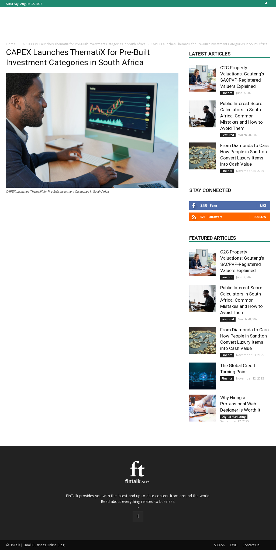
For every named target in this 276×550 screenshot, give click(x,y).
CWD (233, 545)
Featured (228, 135)
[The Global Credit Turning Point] (202, 376)
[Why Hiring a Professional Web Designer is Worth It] (202, 408)
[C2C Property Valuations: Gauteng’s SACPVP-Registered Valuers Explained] (202, 78)
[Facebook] (266, 3)
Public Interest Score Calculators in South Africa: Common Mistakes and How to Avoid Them (241, 116)
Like (263, 205)
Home (10, 44)
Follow (260, 217)
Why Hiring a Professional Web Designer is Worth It (240, 404)
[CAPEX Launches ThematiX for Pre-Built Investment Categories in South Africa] (92, 186)
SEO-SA (219, 545)
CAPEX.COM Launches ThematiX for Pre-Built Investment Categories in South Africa (83, 44)
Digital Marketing (234, 417)
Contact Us (251, 545)
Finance (227, 93)
